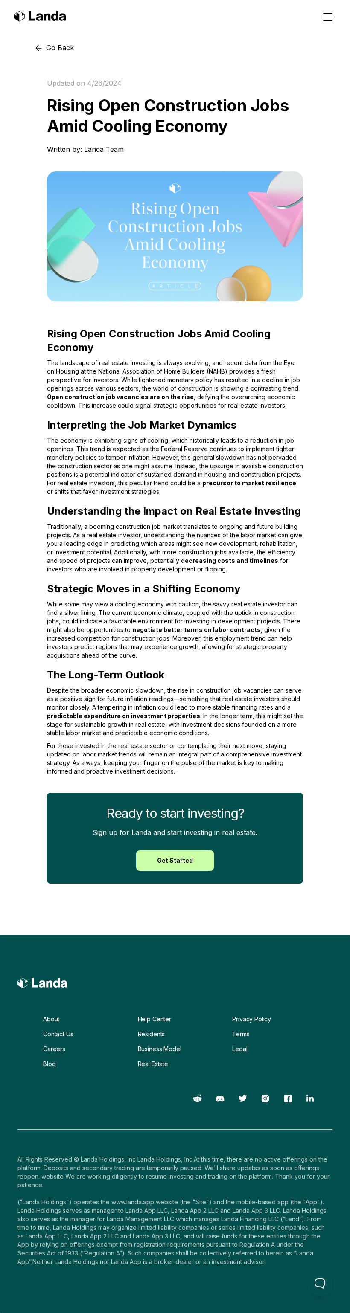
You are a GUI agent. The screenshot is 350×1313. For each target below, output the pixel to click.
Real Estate (153, 1063)
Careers (54, 1048)
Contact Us (58, 1034)
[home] (40, 17)
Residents (151, 1034)
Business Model (159, 1048)
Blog (49, 1063)
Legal (239, 1048)
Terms (240, 1034)
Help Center (154, 1019)
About (51, 1019)
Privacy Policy (251, 1019)
